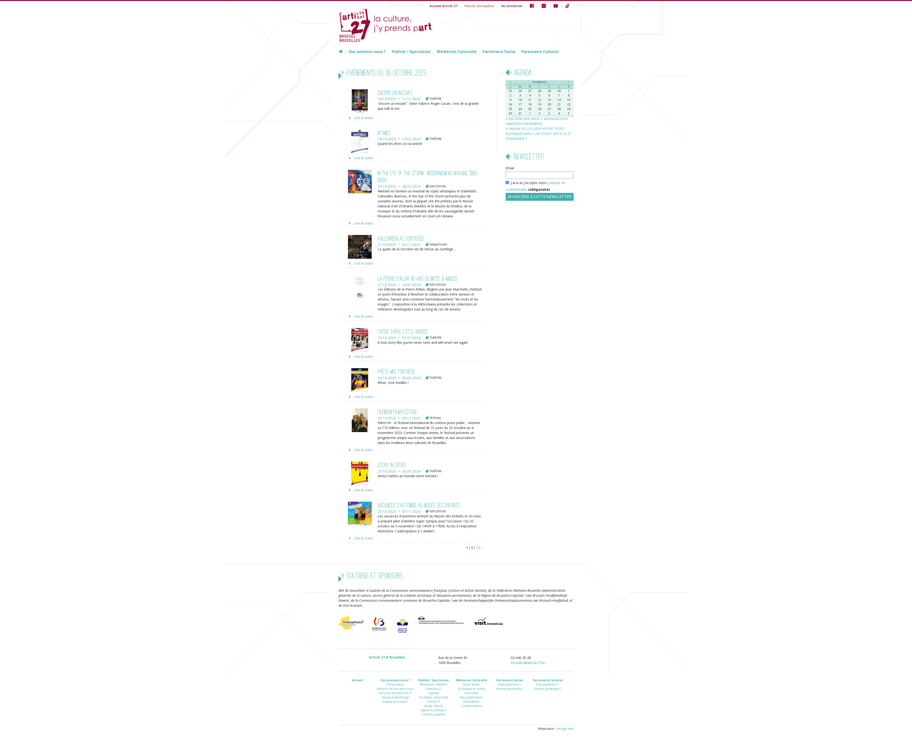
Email (510, 168)
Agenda (433, 693)
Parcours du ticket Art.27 (395, 693)
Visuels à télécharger (395, 697)
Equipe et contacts (395, 702)
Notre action (471, 684)
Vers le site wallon (479, 6)
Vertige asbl (565, 728)
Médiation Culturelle (457, 51)
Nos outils (471, 693)
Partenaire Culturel (540, 51)
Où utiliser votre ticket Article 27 (433, 699)
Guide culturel (433, 706)
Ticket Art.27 (433, 689)
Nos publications (471, 697)
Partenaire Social (499, 51)
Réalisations (471, 702)
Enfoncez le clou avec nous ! (395, 689)
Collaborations (471, 706)
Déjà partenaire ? (509, 684)
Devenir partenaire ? (509, 689)
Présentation (395, 684)
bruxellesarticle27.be (528, 662)
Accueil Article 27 (443, 6)
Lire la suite (363, 117)
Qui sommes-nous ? (367, 51)
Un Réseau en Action (471, 689)
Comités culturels (433, 714)
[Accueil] (390, 24)
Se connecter (511, 6)
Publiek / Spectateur (411, 51)
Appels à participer (433, 710)
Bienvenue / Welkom (433, 684)
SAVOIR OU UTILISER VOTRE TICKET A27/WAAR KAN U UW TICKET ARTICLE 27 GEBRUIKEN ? (538, 133)
